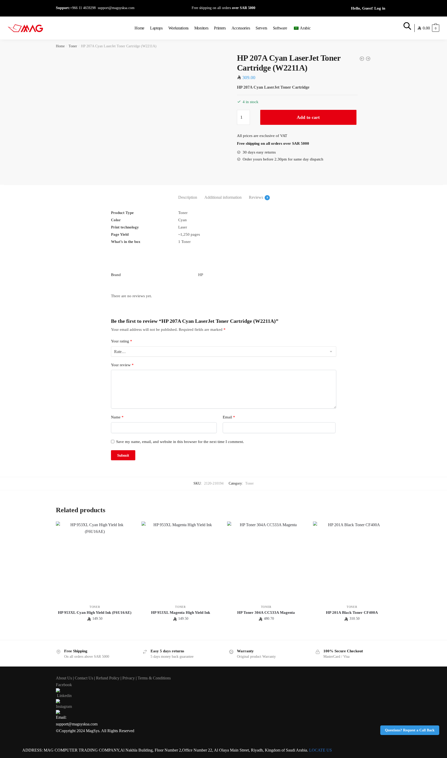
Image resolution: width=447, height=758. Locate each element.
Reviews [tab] (256, 197)
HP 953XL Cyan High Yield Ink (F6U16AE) (94, 612)
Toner (73, 46)
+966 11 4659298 (83, 8)
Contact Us (84, 678)
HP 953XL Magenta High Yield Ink (180, 612)
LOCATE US (320, 750)
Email (229, 417)
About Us (64, 678)
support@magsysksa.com (116, 8)
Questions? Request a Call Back (410, 730)
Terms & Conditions (154, 678)
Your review (122, 365)
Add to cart (308, 117)
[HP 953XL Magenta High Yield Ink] (180, 560)
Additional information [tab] (223, 197)
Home (60, 46)
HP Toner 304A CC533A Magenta (266, 612)
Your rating (121, 341)
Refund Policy (108, 678)
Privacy (128, 678)
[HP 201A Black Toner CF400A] (352, 560)
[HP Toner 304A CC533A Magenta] (266, 560)
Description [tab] (187, 197)
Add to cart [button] (95, 634)
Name (117, 417)
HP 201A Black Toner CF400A (352, 612)
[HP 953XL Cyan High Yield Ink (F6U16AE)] (95, 560)
